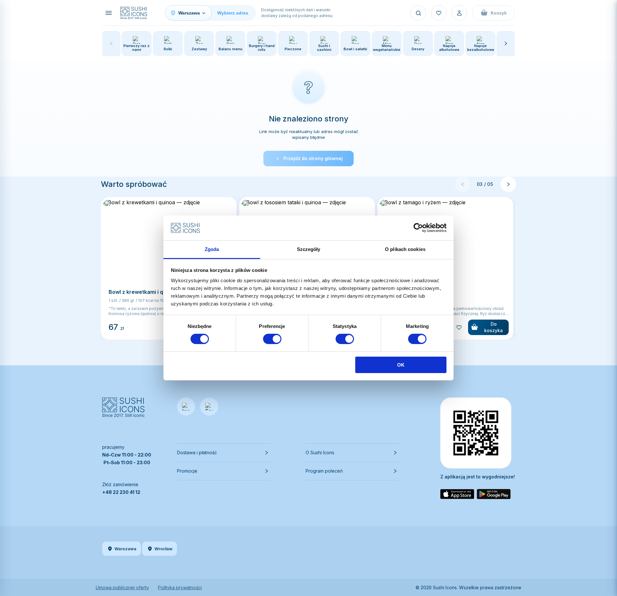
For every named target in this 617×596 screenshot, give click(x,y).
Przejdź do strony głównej (313, 158)
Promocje (187, 471)
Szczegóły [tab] (308, 249)
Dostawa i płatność (197, 452)
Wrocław (163, 548)
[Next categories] (506, 43)
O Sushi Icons (320, 452)
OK (401, 365)
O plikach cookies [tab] (405, 249)
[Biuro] (459, 13)
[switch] (272, 339)
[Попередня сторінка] (462, 184)
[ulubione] (438, 13)
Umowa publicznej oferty (122, 587)
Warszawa (125, 548)
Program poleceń (324, 471)
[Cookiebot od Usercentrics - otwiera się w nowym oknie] (418, 228)
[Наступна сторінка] (508, 184)
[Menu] (108, 12)
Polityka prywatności (180, 587)
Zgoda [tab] (212, 249)
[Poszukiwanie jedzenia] (418, 13)
